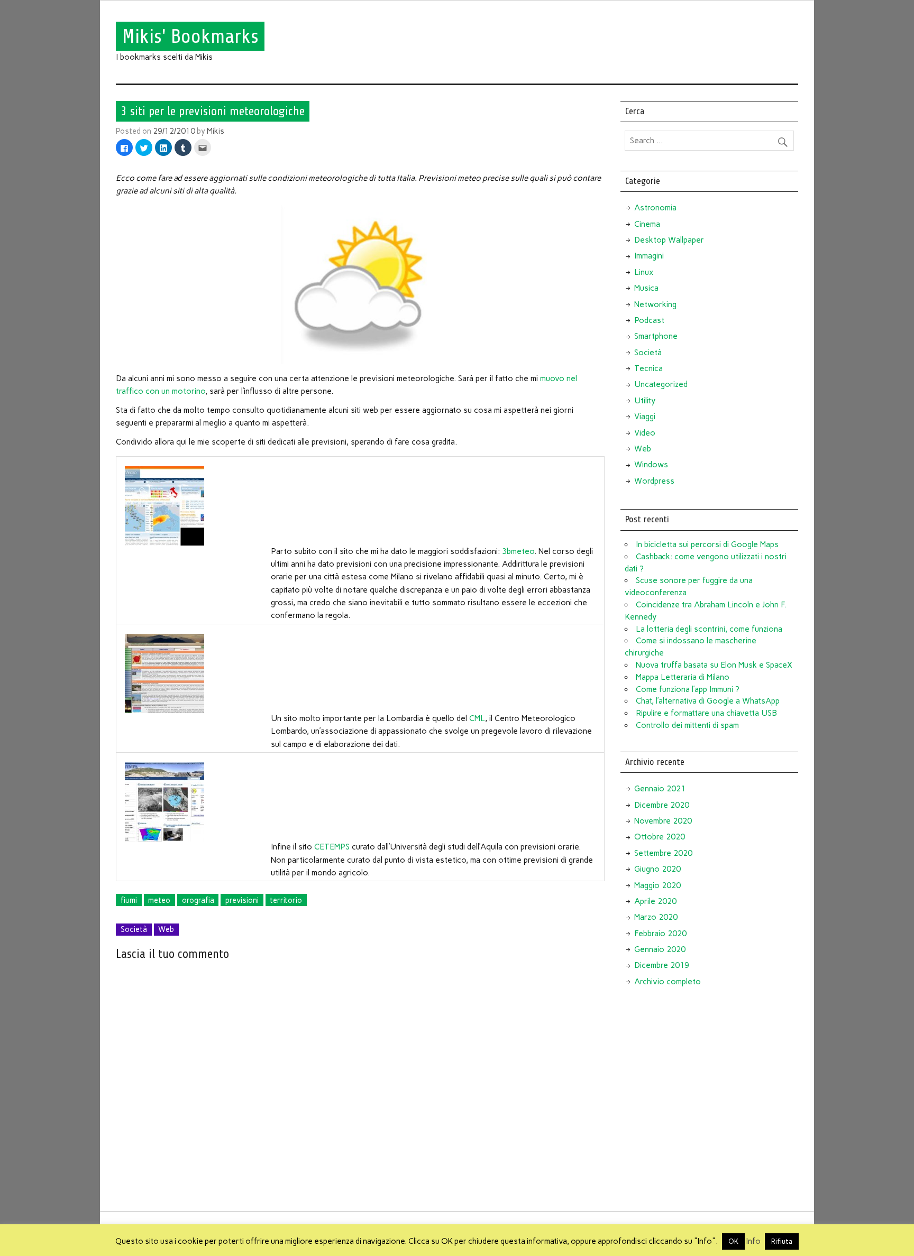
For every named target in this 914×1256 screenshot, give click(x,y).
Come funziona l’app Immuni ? (687, 689)
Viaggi (644, 416)
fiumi (129, 900)
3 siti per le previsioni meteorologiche (213, 111)
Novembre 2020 (663, 821)
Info (753, 1241)
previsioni (242, 900)
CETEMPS (332, 847)
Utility (644, 400)
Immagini (649, 256)
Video (644, 433)
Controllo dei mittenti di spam (687, 725)
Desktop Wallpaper (669, 240)
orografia (198, 900)
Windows (651, 464)
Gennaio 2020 (660, 949)
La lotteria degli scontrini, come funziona (709, 629)
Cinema (647, 224)
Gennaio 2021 (660, 788)
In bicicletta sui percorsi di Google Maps (707, 544)
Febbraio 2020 (660, 933)
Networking (655, 304)
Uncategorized (661, 384)
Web (166, 929)
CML (477, 718)
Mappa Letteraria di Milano (682, 677)
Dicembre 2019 (661, 965)
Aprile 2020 (655, 901)
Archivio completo (667, 981)
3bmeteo (518, 551)
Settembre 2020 (663, 853)
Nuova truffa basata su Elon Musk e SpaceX (714, 665)
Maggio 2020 (657, 885)
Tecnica (648, 368)
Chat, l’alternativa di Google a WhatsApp (708, 701)
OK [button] (733, 1241)
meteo (159, 900)
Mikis (215, 131)
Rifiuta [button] (781, 1241)
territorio (286, 900)
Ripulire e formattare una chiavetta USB (706, 713)
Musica (646, 288)
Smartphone (656, 336)
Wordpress (654, 481)
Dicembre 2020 (661, 805)
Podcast (649, 320)
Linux (643, 272)
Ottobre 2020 (659, 837)
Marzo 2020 (656, 917)
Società (134, 929)
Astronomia (655, 208)
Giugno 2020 (657, 869)
